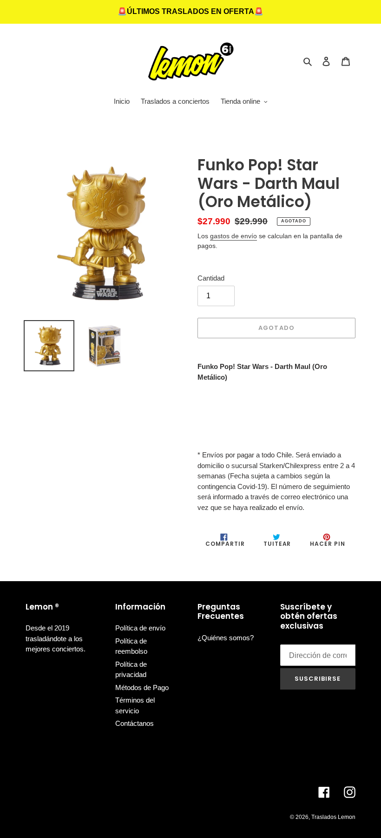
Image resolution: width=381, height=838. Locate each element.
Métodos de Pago (142, 687)
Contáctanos (134, 723)
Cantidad (210, 278)
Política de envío (140, 628)
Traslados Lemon (333, 817)
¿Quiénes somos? (225, 638)
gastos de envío (233, 236)
